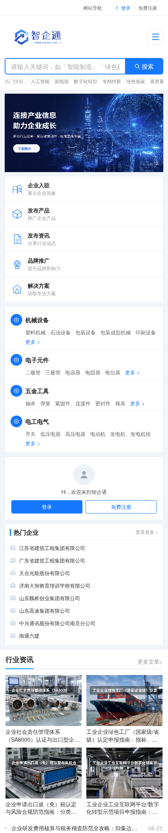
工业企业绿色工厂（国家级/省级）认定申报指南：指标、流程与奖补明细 (122, 739)
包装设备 (85, 332)
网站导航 (92, 7)
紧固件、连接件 (73, 403)
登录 (125, 7)
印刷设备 (146, 332)
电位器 (112, 372)
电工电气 (37, 421)
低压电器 (50, 433)
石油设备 (60, 332)
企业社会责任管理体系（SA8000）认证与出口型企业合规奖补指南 (42, 739)
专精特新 (111, 81)
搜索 (148, 66)
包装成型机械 (115, 332)
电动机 (97, 433)
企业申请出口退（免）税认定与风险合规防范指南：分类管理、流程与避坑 (41, 811)
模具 (120, 403)
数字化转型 (85, 81)
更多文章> (150, 661)
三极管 (53, 372)
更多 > (32, 341)
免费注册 (147, 7)
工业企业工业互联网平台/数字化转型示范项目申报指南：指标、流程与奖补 (122, 811)
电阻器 (92, 372)
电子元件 (37, 359)
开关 (30, 433)
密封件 (103, 403)
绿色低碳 (135, 81)
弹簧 (45, 403)
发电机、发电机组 (130, 433)
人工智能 (40, 81)
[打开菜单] (155, 37)
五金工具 (37, 390)
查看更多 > (147, 531)
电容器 (72, 372)
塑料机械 (35, 332)
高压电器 (75, 433)
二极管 (33, 372)
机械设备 (37, 319)
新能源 (62, 81)
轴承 (30, 403)
